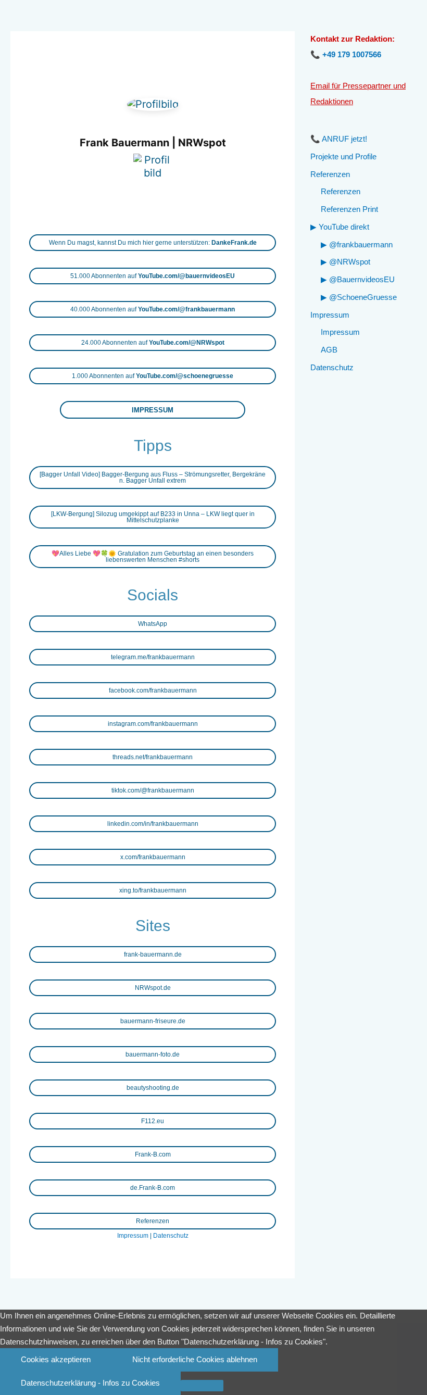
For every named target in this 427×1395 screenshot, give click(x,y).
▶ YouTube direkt (339, 226)
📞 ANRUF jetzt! (338, 138)
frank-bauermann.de (153, 954)
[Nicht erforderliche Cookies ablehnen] (202, 1385)
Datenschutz (171, 1235)
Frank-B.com (153, 1154)
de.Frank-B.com (152, 1187)
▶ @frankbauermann (357, 244)
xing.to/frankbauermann (152, 890)
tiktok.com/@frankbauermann (152, 790)
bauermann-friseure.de (152, 1021)
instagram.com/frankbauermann (153, 723)
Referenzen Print (349, 209)
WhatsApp (152, 623)
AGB (329, 349)
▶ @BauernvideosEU (358, 279)
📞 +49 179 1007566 (345, 54)
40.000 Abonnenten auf (152, 309)
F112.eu (152, 1121)
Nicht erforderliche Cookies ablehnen (194, 1359)
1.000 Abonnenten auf (152, 376)
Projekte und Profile (343, 156)
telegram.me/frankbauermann (153, 657)
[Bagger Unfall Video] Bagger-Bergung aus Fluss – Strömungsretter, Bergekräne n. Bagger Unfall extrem (153, 477)
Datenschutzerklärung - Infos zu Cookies (90, 1382)
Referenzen (152, 1221)
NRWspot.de (153, 987)
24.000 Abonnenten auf (152, 342)
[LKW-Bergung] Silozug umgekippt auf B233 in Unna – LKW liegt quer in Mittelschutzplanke (153, 517)
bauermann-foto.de (152, 1054)
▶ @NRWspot (345, 261)
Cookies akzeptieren (56, 1359)
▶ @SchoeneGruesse (359, 297)
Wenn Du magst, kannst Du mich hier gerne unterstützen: (153, 242)
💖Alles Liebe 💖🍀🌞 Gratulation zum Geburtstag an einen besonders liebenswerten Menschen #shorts (153, 556)
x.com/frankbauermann (152, 857)
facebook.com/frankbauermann (153, 690)
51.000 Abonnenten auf (152, 276)
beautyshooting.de (153, 1087)
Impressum (132, 1235)
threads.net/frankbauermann (152, 757)
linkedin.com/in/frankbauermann (152, 823)
